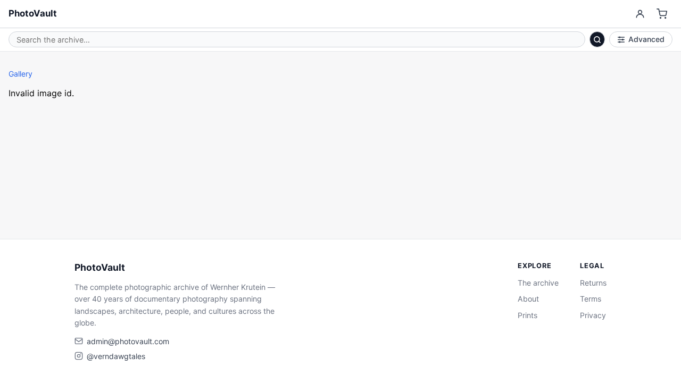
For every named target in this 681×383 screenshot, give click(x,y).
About (528, 298)
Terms (590, 298)
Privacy (593, 315)
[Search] (597, 39)
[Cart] (662, 14)
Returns (593, 282)
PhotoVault (33, 13)
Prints (527, 315)
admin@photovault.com (128, 341)
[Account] (639, 14)
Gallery (20, 73)
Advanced (646, 39)
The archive (538, 282)
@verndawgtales (116, 356)
